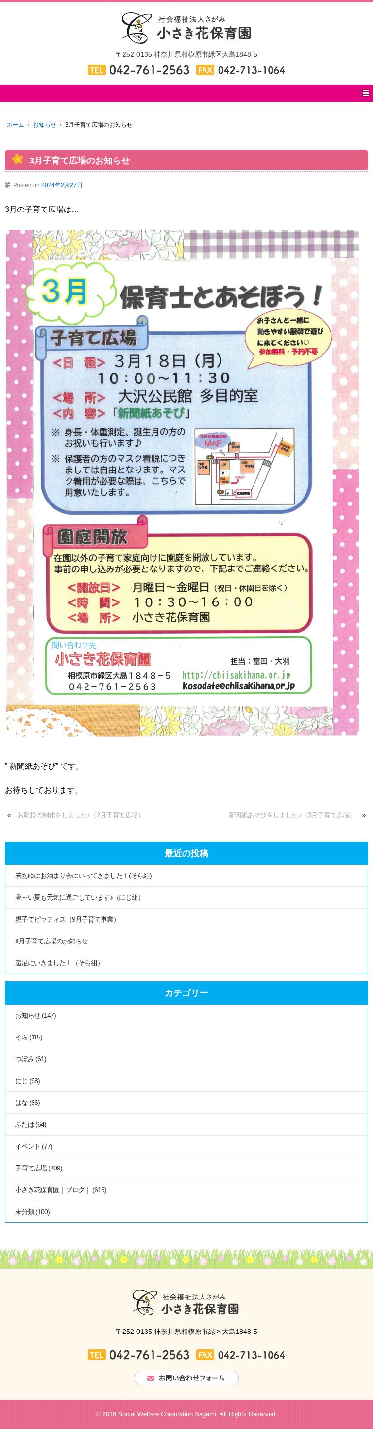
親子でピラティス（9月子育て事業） (67, 919)
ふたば (24, 1124)
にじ (21, 1081)
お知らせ (44, 124)
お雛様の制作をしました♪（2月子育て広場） (80, 815)
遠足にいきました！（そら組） (59, 963)
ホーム (15, 124)
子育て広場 (31, 1168)
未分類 (24, 1212)
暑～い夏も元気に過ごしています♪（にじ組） (79, 897)
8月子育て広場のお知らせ (51, 941)
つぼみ (24, 1059)
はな (21, 1102)
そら (21, 1037)
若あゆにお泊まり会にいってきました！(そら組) (83, 875)
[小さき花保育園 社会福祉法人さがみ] (186, 27)
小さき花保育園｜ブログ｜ (53, 1190)
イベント (27, 1146)
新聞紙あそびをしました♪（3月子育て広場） (292, 815)
